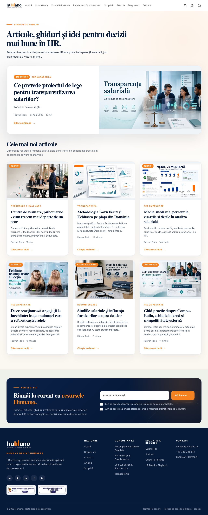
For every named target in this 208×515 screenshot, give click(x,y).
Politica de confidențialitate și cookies (183, 509)
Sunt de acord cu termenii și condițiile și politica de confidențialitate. (138, 404)
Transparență (122, 473)
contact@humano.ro (187, 446)
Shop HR (88, 468)
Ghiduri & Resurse (154, 459)
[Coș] (199, 5)
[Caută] (185, 5)
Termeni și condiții (152, 509)
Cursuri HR (151, 448)
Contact (88, 457)
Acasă (87, 446)
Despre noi (90, 452)
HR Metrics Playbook (156, 465)
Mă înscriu (183, 395)
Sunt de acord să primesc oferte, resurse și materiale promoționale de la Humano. (145, 408)
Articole (88, 462)
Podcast (149, 454)
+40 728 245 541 (185, 451)
